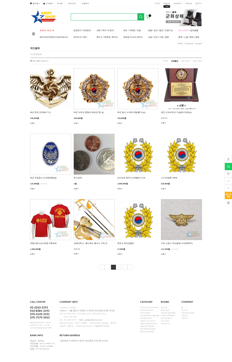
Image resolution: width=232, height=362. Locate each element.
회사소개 (72, 3)
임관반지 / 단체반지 (82, 30)
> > (130, 267)
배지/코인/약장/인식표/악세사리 (54, 37)
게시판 (59, 3)
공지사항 (164, 307)
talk (228, 195)
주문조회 (188, 3)
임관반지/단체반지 (146, 310)
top (228, 181)
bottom (228, 188)
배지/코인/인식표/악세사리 (149, 307)
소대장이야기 (166, 323)
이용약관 (184, 318)
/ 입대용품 (188, 30)
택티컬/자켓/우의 (146, 318)
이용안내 (85, 3)
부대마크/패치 (145, 313)
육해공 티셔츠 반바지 (133, 37)
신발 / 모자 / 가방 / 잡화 (158, 37)
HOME (180, 44)
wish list (228, 173)
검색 (140, 17)
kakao (228, 202)
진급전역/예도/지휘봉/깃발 (149, 315)
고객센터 (49, 3)
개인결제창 (188, 44)
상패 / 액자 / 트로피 (105, 30)
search (228, 166)
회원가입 (167, 3)
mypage (228, 159)
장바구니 (198, 3)
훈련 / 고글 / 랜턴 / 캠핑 (188, 37)
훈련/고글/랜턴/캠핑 (147, 331)
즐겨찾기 (36, 3)
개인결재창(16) (36, 54)
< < (101, 267)
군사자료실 (165, 321)
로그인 (157, 3)
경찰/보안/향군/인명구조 (148, 323)
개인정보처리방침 (187, 313)
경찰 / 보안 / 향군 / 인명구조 (160, 30)
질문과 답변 (165, 310)
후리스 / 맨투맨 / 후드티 (107, 37)
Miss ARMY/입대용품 (147, 329)
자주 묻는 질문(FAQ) (168, 313)
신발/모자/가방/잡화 (147, 326)
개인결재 (198, 44)
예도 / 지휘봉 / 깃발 (132, 30)
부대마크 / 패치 (80, 37)
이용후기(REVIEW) (168, 315)
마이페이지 (178, 3)
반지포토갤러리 (166, 318)
